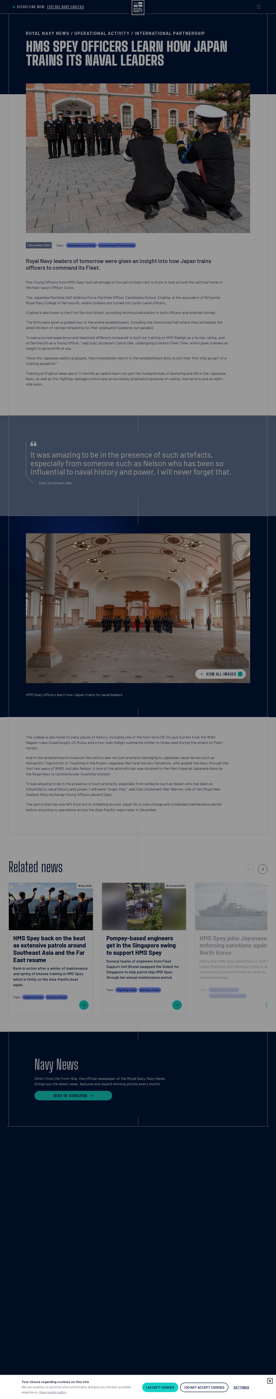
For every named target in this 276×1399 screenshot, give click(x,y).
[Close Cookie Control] (270, 1380)
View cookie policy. (53, 1392)
